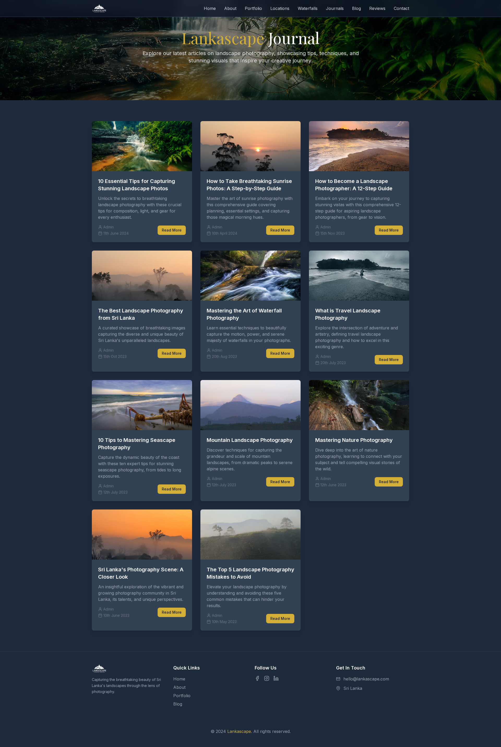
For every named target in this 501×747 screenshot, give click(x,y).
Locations (279, 8)
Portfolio (253, 8)
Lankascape (239, 731)
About (230, 8)
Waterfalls (308, 8)
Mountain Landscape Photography (250, 440)
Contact (401, 8)
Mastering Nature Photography (354, 440)
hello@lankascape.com (366, 678)
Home (210, 8)
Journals (335, 8)
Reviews (377, 8)
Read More (172, 230)
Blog (356, 8)
